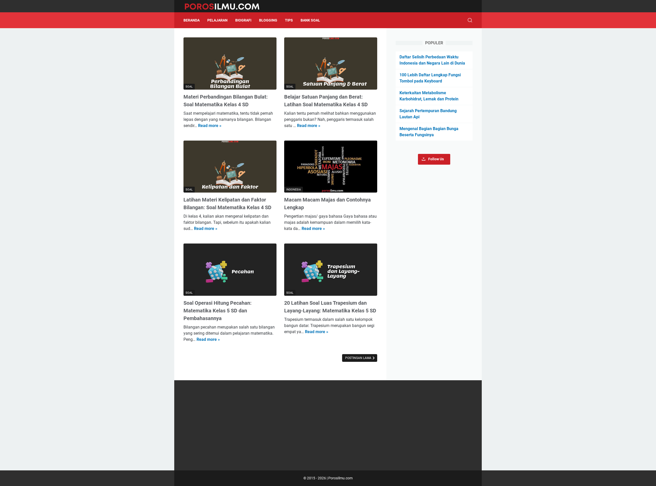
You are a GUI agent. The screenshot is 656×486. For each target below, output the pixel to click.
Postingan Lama (358, 358)
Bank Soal (310, 20)
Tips (289, 20)
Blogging (268, 20)
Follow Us (436, 159)
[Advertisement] (328, 425)
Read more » (209, 125)
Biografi (243, 20)
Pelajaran (217, 20)
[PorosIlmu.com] (225, 6)
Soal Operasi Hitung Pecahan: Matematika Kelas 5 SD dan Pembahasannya (217, 310)
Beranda (191, 20)
